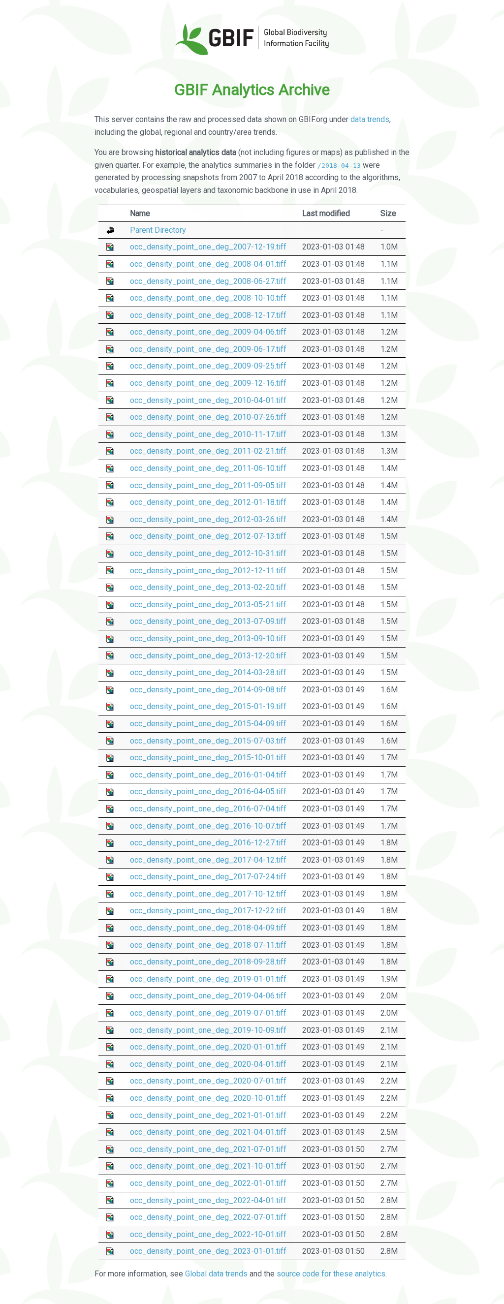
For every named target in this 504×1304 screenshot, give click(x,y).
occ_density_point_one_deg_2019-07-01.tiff (208, 1013)
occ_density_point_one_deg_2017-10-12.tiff (208, 894)
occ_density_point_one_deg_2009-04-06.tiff (208, 332)
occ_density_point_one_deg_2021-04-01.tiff (208, 1132)
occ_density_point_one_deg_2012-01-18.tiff (208, 502)
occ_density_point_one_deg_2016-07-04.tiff (208, 808)
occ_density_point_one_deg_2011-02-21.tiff (208, 451)
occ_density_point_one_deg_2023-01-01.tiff (208, 1251)
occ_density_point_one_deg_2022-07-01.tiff (208, 1217)
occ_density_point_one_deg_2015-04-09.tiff (208, 723)
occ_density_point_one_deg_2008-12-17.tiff (208, 315)
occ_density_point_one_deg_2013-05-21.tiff (208, 604)
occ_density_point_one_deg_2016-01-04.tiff (208, 774)
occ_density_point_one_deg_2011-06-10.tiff (208, 468)
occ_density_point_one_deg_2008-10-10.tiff (208, 298)
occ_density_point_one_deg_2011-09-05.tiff (208, 485)
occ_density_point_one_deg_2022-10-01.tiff (208, 1234)
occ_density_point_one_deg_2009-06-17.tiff (208, 349)
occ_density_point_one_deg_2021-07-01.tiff (208, 1149)
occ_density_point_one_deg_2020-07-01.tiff (208, 1081)
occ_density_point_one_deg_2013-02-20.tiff (208, 587)
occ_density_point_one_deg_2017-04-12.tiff (208, 860)
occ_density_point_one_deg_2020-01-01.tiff (208, 1047)
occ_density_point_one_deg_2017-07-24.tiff (208, 876)
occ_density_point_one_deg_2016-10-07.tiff (208, 826)
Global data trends (216, 1273)
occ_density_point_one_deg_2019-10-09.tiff (208, 1030)
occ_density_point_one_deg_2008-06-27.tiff (208, 281)
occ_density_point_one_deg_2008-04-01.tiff (208, 264)
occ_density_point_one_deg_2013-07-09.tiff (208, 621)
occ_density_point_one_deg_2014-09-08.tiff (208, 689)
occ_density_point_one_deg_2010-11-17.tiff (208, 434)
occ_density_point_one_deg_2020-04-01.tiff (208, 1064)
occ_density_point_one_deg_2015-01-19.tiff (208, 706)
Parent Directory (158, 230)
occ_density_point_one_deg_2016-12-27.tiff (208, 842)
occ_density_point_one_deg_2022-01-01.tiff (208, 1183)
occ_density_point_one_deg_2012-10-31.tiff (208, 553)
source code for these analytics (331, 1273)
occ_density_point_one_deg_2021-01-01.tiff (208, 1115)
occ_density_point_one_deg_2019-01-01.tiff (208, 979)
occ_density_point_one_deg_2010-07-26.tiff (208, 417)
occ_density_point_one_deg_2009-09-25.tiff (208, 366)
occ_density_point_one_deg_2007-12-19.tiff (208, 246)
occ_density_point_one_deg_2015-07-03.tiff (208, 740)
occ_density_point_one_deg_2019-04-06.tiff (208, 995)
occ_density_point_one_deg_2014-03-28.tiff (208, 672)
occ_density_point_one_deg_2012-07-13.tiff (208, 536)
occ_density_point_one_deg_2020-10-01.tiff (208, 1098)
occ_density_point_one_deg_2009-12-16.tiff (208, 383)
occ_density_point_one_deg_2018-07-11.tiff (208, 945)
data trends (369, 119)
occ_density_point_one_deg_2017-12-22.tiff (208, 910)
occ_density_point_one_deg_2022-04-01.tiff (208, 1200)
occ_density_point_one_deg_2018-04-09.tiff (208, 927)
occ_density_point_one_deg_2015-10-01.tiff (208, 757)
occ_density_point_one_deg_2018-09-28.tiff (208, 961)
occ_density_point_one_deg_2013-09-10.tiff (208, 638)
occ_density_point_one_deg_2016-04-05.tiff (208, 791)
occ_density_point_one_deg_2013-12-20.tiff (208, 655)
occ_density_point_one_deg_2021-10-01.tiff (208, 1166)
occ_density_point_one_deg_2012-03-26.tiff (208, 519)
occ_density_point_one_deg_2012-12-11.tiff (208, 570)
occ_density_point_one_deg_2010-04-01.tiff (208, 400)
